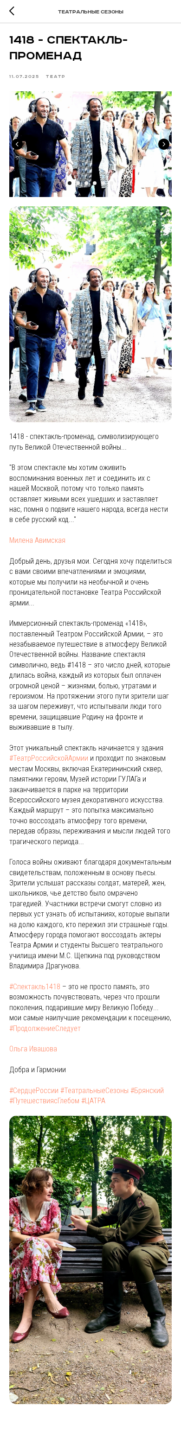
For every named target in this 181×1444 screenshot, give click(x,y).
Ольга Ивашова (33, 1048)
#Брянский (147, 1090)
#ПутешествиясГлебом (44, 1100)
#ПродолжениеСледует (45, 1028)
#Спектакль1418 (34, 986)
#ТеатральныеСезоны (94, 1090)
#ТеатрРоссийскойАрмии (48, 758)
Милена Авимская (37, 540)
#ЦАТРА (93, 1100)
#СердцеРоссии (33, 1090)
